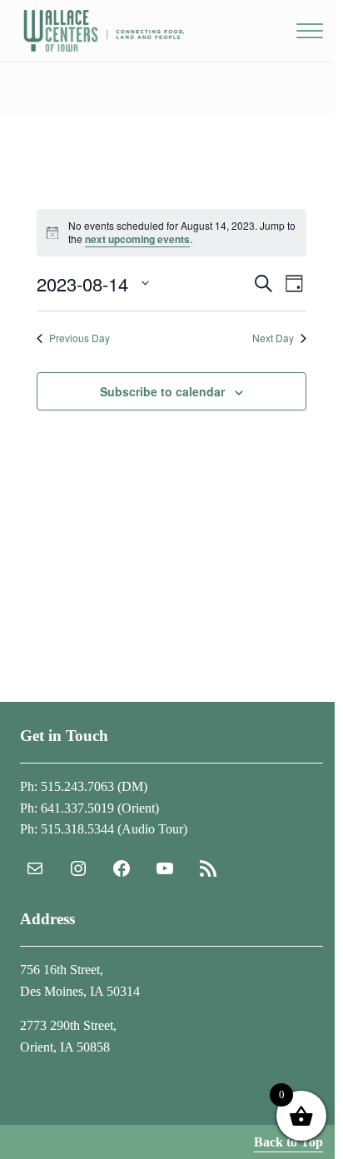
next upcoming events (137, 238)
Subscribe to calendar (162, 391)
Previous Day (79, 338)
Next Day (273, 338)
